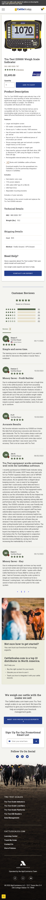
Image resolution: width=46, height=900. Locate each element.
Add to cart (29, 85)
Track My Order (10, 840)
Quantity (7, 81)
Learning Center (11, 836)
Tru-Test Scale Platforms (14, 810)
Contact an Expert (23, 273)
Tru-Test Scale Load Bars (14, 806)
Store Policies (10, 848)
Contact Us (8, 844)
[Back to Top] (4, 896)
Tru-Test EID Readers (13, 814)
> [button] (28, 592)
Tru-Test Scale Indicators (14, 802)
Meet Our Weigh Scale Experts (23, 719)
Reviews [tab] (5, 329)
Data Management (11, 818)
